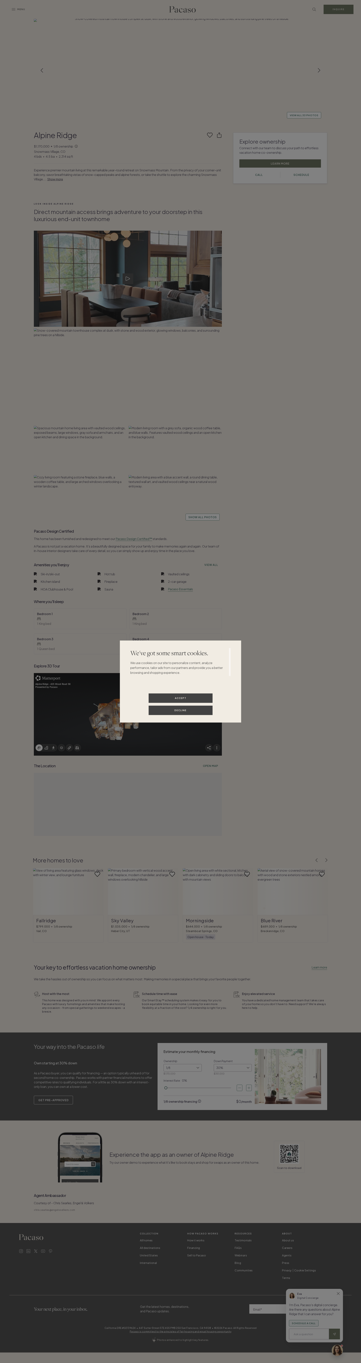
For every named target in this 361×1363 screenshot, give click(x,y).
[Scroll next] (319, 70)
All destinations (150, 1247)
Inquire (338, 9)
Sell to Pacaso (196, 1255)
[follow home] (210, 135)
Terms (286, 1277)
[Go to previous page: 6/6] (317, 860)
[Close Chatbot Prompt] (338, 1293)
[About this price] (76, 147)
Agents (286, 1255)
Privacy (287, 1270)
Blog (238, 1262)
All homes (146, 1240)
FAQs (238, 1247)
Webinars (241, 1255)
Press (285, 1262)
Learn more (319, 967)
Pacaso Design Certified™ (134, 539)
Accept (180, 698)
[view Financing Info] (199, 1101)
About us (288, 1240)
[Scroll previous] (42, 70)
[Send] (334, 1334)
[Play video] (128, 278)
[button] (180, 70)
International (148, 1262)
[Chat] (337, 1350)
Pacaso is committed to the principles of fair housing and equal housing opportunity (180, 1331)
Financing (193, 1247)
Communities (244, 1270)
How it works (195, 1240)
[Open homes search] (314, 9)
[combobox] (183, 1068)
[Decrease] (239, 1088)
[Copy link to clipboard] (219, 135)
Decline (180, 710)
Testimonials (243, 1240)
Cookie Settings (305, 1270)
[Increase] (249, 1088)
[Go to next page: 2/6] (326, 860)
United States (149, 1255)
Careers (287, 1247)
